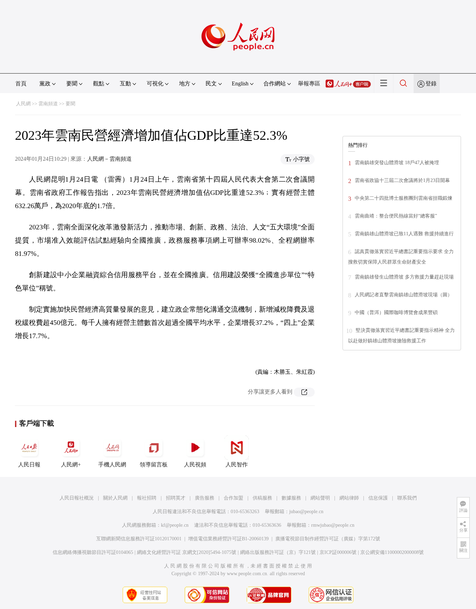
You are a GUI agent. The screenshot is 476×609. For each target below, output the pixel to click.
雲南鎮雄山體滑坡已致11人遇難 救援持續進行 (404, 233)
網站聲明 (320, 498)
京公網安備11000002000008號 (392, 552)
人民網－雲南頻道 (109, 159)
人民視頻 (195, 464)
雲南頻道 (48, 103)
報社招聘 (146, 498)
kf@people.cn (175, 525)
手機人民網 (112, 464)
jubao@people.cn (306, 511)
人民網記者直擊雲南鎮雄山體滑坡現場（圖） (403, 294)
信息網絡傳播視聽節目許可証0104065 (93, 552)
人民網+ (71, 464)
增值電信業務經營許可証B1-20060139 (228, 538)
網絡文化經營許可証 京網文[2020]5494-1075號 (186, 552)
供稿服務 (262, 498)
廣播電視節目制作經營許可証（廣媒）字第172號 (327, 538)
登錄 (431, 83)
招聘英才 (175, 498)
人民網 (23, 103)
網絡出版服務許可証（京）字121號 (278, 552)
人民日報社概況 (77, 498)
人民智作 (236, 464)
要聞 (70, 103)
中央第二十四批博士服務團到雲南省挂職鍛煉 (403, 198)
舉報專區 (309, 83)
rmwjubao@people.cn (332, 525)
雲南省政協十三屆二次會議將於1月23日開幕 (402, 180)
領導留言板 (154, 464)
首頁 (20, 83)
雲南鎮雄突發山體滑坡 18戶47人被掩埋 (397, 162)
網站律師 (349, 498)
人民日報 (29, 464)
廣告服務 (204, 498)
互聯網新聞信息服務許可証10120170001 (139, 538)
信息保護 (378, 498)
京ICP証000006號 (338, 552)
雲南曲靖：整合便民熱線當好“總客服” (396, 216)
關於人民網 (115, 498)
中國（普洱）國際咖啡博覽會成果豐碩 (396, 312)
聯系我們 (407, 498)
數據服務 (291, 498)
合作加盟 (233, 498)
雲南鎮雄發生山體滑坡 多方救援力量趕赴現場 (404, 277)
